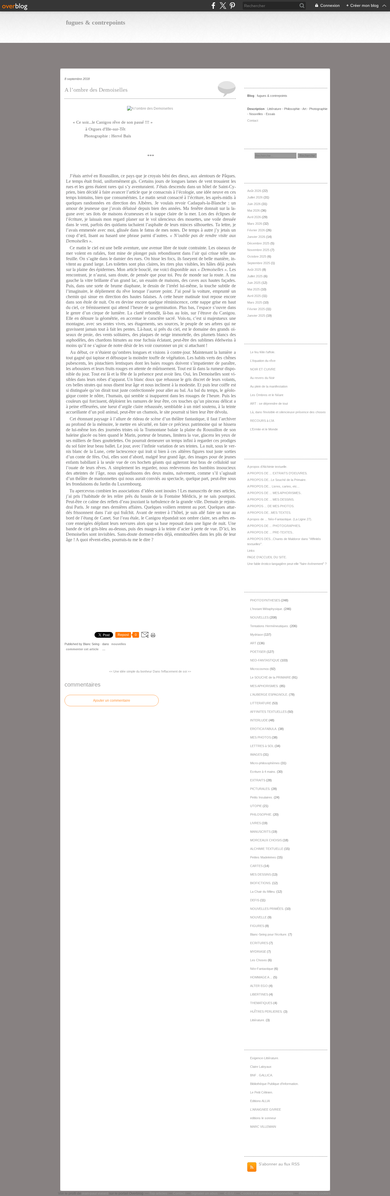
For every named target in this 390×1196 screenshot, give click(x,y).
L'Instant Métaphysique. (266, 609)
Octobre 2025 (257, 256)
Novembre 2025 (258, 250)
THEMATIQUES (261, 1003)
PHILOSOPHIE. (261, 814)
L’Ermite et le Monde (264, 429)
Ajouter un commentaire (111, 701)
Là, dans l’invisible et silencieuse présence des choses (288, 412)
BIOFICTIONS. (260, 883)
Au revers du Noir (262, 378)
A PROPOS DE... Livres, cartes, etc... (273, 486)
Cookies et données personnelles (267, 1193)
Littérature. (257, 1020)
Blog (250, 95)
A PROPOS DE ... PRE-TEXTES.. (270, 532)
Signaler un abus (204, 1193)
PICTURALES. (260, 788)
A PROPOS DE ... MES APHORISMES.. (274, 493)
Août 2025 (254, 269)
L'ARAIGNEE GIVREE (265, 1109)
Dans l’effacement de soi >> (172, 671)
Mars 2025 (255, 302)
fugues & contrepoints (95, 22)
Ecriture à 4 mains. (263, 771)
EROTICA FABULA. (263, 729)
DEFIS (254, 900)
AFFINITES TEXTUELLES (268, 711)
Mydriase (256, 634)
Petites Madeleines (263, 857)
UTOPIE (256, 806)
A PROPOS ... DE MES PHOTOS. (270, 506)
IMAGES (256, 754)
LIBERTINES (259, 994)
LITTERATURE (260, 703)
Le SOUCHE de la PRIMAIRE (270, 677)
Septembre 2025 (259, 263)
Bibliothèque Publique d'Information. (274, 1083)
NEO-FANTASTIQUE (265, 660)
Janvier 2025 (256, 315)
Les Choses (258, 960)
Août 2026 (254, 190)
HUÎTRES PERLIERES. (266, 1011)
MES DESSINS (260, 874)
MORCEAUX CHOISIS (266, 840)
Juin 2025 (254, 282)
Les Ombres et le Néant (266, 395)
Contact (252, 120)
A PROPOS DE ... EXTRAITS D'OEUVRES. (277, 473)
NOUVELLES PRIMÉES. (267, 908)
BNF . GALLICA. (261, 1075)
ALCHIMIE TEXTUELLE (266, 848)
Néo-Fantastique (261, 968)
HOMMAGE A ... (261, 977)
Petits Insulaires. (261, 797)
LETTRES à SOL (262, 746)
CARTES (256, 866)
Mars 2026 (255, 223)
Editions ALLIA (260, 1101)
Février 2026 (256, 230)
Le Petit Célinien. (261, 1092)
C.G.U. (229, 1193)
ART (253, 643)
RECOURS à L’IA (262, 420)
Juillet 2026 (255, 197)
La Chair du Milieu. (263, 891)
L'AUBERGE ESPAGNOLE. (269, 694)
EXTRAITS (257, 780)
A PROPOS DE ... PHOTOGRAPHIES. (274, 525)
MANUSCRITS (260, 831)
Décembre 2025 (258, 243)
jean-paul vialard (95, 1193)
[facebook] (213, 5)
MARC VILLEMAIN (263, 1126)
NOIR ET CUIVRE (263, 369)
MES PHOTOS (260, 737)
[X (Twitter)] (222, 5)
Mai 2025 (254, 289)
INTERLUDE (259, 720)
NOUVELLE (258, 917)
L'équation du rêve (263, 360)
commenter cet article (82, 649)
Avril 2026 (254, 217)
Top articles (158, 1193)
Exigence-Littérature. (264, 1058)
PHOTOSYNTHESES (265, 600)
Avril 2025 (254, 296)
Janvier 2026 (256, 236)
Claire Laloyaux (261, 1066)
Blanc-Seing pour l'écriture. (268, 934)
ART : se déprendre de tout (269, 403)
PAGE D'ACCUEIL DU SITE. (267, 557)
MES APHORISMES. (264, 686)
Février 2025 (256, 309)
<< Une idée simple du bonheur (130, 671)
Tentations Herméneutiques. (269, 626)
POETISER (258, 651)
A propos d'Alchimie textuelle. (267, 466)
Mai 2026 (254, 210)
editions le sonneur (263, 1118)
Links (251, 550)
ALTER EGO (259, 986)
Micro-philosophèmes (265, 763)
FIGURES (257, 926)
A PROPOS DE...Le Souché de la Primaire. (276, 479)
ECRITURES (259, 943)
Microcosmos (259, 669)
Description (256, 109)
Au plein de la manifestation (269, 386)
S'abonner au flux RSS (279, 1164)
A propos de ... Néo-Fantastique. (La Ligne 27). (279, 519)
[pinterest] (232, 5)
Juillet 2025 (255, 276)
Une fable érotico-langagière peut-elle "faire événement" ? (287, 563)
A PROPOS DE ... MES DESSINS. (270, 499)
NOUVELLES (118, 644)
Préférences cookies (315, 1193)
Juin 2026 (254, 204)
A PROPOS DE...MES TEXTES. (269, 512)
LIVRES (255, 823)
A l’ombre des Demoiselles (96, 90)
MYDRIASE (258, 951)
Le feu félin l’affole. (262, 352)
